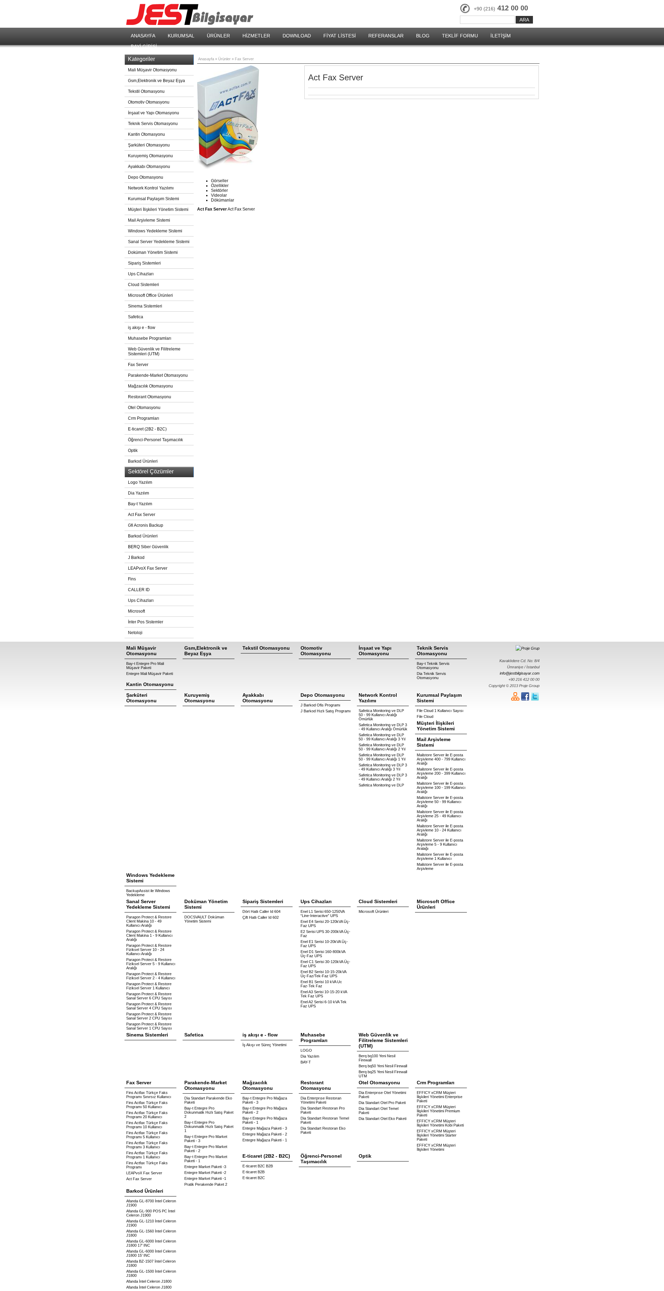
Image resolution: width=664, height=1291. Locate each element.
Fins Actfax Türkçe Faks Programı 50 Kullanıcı (147, 1105)
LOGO (306, 1050)
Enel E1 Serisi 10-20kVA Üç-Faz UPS (324, 944)
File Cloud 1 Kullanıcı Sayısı (440, 711)
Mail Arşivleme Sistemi (149, 220)
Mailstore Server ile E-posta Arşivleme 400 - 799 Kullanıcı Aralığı (441, 759)
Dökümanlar (222, 200)
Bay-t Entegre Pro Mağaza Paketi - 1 (264, 1120)
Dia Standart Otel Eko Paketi (382, 1118)
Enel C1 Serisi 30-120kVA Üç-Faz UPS (325, 964)
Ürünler (224, 59)
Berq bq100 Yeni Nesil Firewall (377, 1058)
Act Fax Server (141, 514)
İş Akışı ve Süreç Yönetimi (264, 1045)
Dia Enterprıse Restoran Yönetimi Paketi (321, 1100)
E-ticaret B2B (253, 1172)
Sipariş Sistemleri (144, 263)
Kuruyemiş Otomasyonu (150, 155)
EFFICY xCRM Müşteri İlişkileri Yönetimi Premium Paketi (438, 1111)
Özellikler (220, 185)
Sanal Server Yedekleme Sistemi (159, 241)
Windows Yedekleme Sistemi (155, 231)
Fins (132, 579)
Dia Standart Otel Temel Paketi (378, 1110)
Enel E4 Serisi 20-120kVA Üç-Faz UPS (325, 923)
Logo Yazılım (140, 482)
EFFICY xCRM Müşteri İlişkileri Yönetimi (436, 1147)
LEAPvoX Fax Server (147, 568)
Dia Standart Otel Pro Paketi (382, 1103)
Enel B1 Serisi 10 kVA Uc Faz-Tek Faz (321, 984)
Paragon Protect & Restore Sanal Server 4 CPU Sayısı (149, 1006)
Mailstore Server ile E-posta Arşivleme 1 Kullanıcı (440, 856)
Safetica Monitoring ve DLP (381, 785)
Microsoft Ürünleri (373, 911)
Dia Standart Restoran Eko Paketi (323, 1130)
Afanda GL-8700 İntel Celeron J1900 (151, 1203)
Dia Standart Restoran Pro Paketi (323, 1110)
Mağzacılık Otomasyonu (150, 386)
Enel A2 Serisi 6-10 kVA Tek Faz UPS (324, 1004)
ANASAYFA (143, 35)
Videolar (219, 195)
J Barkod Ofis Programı (320, 705)
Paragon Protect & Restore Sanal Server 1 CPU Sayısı (149, 1026)
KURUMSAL (181, 35)
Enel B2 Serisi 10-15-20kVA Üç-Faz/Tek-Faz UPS (323, 974)
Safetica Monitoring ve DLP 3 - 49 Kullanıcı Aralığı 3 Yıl (383, 767)
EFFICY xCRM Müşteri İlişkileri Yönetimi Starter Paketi (436, 1135)
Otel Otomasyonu (144, 407)
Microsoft (136, 611)
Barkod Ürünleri (143, 461)
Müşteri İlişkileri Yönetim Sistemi (158, 209)
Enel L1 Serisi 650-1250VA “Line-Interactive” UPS (322, 913)
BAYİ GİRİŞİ (144, 46)
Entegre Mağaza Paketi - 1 (264, 1140)
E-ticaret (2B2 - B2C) (147, 429)
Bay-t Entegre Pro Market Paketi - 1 (205, 1159)
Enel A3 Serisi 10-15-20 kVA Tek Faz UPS (324, 994)
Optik (133, 450)
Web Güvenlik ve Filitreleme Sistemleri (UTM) (154, 351)
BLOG (423, 35)
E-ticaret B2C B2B (257, 1166)
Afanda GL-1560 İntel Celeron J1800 (151, 1233)
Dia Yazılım (138, 493)
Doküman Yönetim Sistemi (153, 252)
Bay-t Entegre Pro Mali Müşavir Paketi (145, 665)
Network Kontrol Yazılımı (151, 188)
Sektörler (219, 190)
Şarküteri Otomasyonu (149, 145)
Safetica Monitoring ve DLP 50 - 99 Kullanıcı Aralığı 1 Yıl (382, 757)
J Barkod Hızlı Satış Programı (326, 711)
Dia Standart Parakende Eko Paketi (208, 1100)
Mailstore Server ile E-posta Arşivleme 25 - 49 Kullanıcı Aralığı (440, 816)
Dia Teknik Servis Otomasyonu (431, 675)
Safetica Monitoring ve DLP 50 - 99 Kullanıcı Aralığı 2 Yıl (382, 747)
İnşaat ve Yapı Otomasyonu (153, 112)
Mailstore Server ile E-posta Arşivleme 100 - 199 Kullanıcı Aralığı (441, 787)
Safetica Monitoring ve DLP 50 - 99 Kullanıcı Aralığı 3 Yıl (382, 737)
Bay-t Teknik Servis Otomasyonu (433, 665)
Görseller (219, 180)
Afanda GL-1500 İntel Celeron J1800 (151, 1273)
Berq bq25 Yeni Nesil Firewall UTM (383, 1074)
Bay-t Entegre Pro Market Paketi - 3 (205, 1138)
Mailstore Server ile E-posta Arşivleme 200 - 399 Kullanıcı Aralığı (441, 773)
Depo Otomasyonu (145, 177)
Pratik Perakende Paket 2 (205, 1184)
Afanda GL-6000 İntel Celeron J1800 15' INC (151, 1253)
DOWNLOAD (297, 35)
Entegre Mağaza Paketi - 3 (264, 1128)
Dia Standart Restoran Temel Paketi (325, 1120)
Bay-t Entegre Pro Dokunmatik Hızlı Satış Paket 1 (208, 1126)
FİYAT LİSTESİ (339, 35)
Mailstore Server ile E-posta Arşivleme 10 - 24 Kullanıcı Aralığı (440, 830)
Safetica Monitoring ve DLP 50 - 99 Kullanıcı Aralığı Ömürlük (381, 715)
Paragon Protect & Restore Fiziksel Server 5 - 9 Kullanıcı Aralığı (150, 964)
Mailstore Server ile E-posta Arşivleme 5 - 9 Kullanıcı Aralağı (440, 844)
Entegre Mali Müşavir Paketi (149, 673)
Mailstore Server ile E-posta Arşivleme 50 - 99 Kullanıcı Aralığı (440, 801)
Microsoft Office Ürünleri (150, 295)
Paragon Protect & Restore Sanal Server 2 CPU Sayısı (149, 1016)
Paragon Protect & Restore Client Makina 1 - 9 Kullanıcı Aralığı (149, 935)
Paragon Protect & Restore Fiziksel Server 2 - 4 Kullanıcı (150, 976)
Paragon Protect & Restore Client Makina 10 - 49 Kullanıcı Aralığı (149, 921)
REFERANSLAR (386, 35)
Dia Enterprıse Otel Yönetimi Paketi (382, 1094)
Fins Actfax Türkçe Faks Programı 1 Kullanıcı (147, 1155)
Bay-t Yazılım (140, 503)
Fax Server (138, 364)
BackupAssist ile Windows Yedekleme (148, 893)
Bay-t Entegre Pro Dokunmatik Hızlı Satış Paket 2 (208, 1112)
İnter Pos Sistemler (145, 622)
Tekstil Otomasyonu (146, 91)
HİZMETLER (256, 35)
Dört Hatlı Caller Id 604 (261, 911)
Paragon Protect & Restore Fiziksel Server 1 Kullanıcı (149, 986)
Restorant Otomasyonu (149, 396)
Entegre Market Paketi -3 (205, 1167)
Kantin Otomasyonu (146, 134)
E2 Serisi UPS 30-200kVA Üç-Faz (325, 933)
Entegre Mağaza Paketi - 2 (264, 1134)
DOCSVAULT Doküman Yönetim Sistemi (204, 919)
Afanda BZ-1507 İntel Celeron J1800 (151, 1263)
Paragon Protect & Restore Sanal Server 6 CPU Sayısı (149, 996)
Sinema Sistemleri (145, 306)
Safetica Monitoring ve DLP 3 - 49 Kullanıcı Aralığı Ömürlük (383, 727)
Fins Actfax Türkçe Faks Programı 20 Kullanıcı (147, 1115)
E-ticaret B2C (253, 1178)
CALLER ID (139, 589)
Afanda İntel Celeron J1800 (149, 1281)
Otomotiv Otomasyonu (148, 102)
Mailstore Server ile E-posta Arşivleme (440, 866)
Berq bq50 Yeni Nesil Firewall (383, 1066)
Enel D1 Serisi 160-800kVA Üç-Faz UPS (323, 954)
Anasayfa (206, 59)
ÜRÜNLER (218, 35)
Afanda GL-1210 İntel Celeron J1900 (151, 1223)
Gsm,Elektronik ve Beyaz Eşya (156, 80)
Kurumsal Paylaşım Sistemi (153, 198)
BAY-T (306, 1062)
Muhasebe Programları (149, 338)
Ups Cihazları (141, 273)
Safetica (135, 316)
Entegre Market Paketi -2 (205, 1172)
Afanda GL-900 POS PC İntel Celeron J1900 (150, 1213)
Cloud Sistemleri (143, 284)
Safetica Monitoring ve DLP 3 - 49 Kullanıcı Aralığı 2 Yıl (383, 777)
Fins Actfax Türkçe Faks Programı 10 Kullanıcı (147, 1125)
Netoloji (135, 632)
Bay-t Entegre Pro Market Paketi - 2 (205, 1149)
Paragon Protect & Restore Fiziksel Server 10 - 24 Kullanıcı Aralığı (149, 949)
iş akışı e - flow (141, 327)
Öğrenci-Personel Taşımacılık (155, 439)
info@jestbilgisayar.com (520, 673)
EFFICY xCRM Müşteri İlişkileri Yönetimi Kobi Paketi (440, 1123)
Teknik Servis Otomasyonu (153, 123)
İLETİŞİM (500, 35)
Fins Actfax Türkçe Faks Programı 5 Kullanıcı (147, 1135)
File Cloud (425, 716)
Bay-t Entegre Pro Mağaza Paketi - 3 (264, 1100)
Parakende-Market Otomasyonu (158, 375)
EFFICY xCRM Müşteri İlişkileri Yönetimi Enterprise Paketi (439, 1096)
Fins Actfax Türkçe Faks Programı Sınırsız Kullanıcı (148, 1094)
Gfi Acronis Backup (145, 525)
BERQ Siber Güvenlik (148, 546)
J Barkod (136, 557)
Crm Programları (143, 418)
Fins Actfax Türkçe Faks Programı (147, 1165)
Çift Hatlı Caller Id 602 (260, 917)
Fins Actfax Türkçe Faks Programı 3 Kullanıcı (147, 1145)
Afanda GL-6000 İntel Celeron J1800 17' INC (151, 1243)
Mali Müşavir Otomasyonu (152, 70)
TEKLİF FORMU (460, 35)
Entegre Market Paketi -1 (205, 1178)
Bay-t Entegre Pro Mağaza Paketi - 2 (264, 1110)
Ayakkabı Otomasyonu (149, 166)
